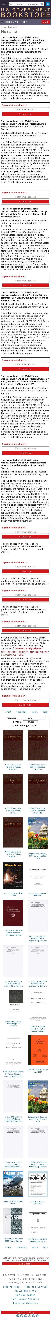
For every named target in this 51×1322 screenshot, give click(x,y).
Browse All (12, 27)
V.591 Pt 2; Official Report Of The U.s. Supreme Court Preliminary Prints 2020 (13, 1074)
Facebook (17, 1315)
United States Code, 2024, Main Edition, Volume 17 (13, 810)
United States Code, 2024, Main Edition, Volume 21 (13, 767)
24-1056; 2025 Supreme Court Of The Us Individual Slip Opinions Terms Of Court (38, 983)
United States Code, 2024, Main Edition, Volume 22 (38, 767)
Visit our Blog (25, 1312)
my (10, 22)
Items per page (21, 725)
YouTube (29, 1315)
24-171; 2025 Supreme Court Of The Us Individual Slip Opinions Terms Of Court (38, 938)
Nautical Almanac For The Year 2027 (38, 1071)
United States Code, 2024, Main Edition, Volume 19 (13, 854)
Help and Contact (36, 1286)
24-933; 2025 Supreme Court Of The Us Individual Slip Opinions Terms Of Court (13, 1119)
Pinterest (33, 1315)
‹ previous (21, 711)
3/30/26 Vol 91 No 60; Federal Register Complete (13, 1023)
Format (11, 717)
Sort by (17, 721)
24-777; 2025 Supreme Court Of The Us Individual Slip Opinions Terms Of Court (13, 1164)
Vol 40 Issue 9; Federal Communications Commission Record (13, 932)
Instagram (25, 1315)
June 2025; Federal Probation (38, 1202)
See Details (25, 1263)
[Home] (25, 16)
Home (3, 27)
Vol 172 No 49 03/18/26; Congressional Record (37, 1240)
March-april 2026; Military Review (13, 894)
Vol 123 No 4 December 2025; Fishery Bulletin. (13, 1240)
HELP (24, 22)
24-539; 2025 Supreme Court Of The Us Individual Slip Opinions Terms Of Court (13, 983)
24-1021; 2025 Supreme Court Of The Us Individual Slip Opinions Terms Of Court (38, 1164)
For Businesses (25, 1294)
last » (46, 711)
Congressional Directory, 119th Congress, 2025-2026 (37, 855)
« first (8, 711)
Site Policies (11, 1286)
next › (35, 711)
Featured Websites (25, 1302)
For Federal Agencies (25, 1298)
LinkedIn (37, 1315)
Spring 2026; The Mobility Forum (13, 1202)
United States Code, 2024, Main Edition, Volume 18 (38, 810)
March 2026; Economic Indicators (37, 894)
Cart (45, 22)
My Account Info (25, 1290)
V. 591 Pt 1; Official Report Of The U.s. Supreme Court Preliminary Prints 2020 (38, 1028)
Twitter (21, 1315)
